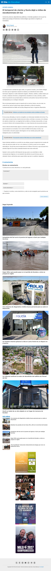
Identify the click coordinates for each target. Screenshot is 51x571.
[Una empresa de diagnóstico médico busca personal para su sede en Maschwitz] (6, 420)
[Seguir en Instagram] (22, 563)
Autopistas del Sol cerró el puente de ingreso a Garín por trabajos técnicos (28, 432)
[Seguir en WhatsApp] (28, 563)
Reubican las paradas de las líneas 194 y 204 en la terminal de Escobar (29, 425)
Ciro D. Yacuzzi (10, 25)
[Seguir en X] (16, 563)
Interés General (8, 7)
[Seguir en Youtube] (25, 563)
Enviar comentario (44, 196)
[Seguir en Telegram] (31, 563)
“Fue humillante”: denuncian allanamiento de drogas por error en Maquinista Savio (28, 445)
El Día (10, 2)
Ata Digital (42, 566)
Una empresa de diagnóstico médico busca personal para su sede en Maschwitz (29, 419)
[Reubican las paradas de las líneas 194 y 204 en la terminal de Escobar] (6, 427)
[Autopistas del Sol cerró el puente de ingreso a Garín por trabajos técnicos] (6, 434)
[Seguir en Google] (34, 563)
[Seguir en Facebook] (19, 563)
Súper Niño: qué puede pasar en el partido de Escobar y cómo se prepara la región (27, 439)
